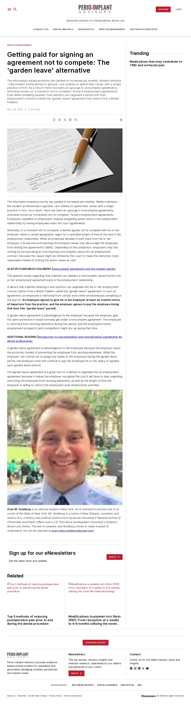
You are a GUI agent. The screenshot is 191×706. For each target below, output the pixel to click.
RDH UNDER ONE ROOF (83, 685)
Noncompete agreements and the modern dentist (84, 268)
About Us (11, 696)
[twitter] (64, 119)
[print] (121, 119)
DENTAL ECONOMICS (107, 685)
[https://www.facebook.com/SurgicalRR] (131, 668)
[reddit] (70, 119)
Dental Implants (63, 29)
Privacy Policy (55, 696)
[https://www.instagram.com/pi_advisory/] (135, 668)
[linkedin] (59, 119)
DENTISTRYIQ (127, 685)
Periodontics (86, 29)
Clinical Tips (40, 29)
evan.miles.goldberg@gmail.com (72, 530)
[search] (15, 9)
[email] (75, 119)
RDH (140, 685)
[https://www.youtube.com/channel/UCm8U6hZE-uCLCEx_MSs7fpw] (147, 668)
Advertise (22, 696)
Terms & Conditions (73, 696)
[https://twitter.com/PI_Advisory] (143, 668)
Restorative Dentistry (144, 29)
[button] (9, 9)
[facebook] (54, 119)
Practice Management (112, 29)
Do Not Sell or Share (37, 696)
